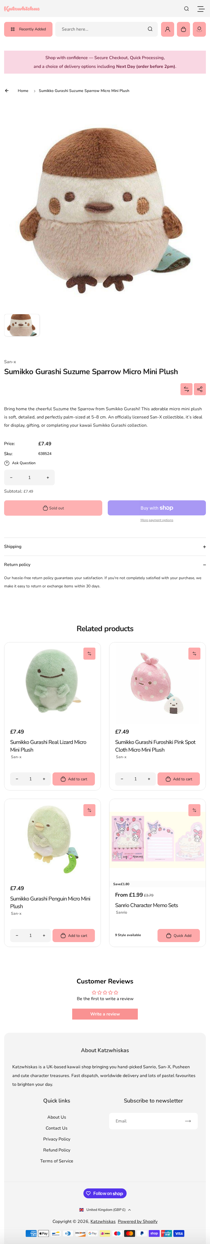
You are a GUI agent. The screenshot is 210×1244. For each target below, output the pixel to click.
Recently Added (32, 29)
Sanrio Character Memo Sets (146, 905)
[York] (199, 29)
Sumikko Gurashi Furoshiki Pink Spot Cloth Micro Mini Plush (155, 746)
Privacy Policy (56, 1139)
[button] (22, 332)
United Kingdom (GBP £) (106, 1209)
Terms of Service (56, 1161)
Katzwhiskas (103, 1222)
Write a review (105, 1014)
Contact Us (57, 1128)
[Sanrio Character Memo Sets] (157, 840)
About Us (56, 1117)
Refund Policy (56, 1150)
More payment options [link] (157, 520)
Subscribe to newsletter (153, 1100)
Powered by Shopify (138, 1222)
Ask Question (24, 463)
